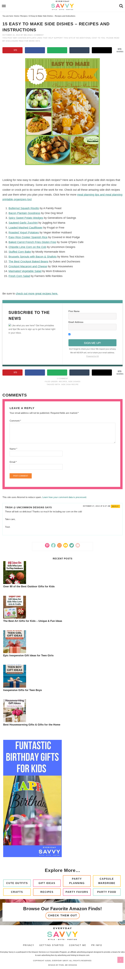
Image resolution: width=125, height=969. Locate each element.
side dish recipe (70, 384)
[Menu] (4, 6)
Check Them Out (62, 915)
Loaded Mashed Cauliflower (26, 227)
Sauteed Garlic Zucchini (23, 222)
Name (13, 448)
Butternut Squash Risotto (24, 208)
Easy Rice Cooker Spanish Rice (28, 237)
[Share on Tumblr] (79, 50)
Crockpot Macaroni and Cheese (28, 266)
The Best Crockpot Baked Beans (28, 261)
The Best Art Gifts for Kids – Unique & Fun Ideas (32, 621)
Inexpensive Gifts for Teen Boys (22, 690)
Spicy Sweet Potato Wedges (26, 217)
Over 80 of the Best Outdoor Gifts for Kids (29, 586)
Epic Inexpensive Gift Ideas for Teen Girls (28, 655)
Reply (115, 506)
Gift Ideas (47, 883)
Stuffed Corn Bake (20, 251)
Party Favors (77, 892)
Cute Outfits (17, 883)
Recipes (63, 381)
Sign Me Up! (92, 343)
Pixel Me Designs (68, 965)
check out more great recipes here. (37, 293)
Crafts (17, 892)
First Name (74, 311)
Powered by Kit (92, 356)
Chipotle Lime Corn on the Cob (27, 247)
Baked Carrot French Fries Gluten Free (32, 242)
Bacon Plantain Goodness (24, 213)
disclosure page (15, 41)
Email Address (75, 322)
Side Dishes (74, 381)
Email (13, 462)
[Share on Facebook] (35, 50)
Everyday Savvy (62, 5)
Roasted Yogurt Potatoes (24, 232)
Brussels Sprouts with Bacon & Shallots (33, 256)
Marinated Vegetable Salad (25, 271)
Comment (15, 420)
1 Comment (38, 35)
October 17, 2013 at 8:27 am (96, 506)
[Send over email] (57, 50)
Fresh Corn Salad (19, 276)
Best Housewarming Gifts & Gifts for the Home (31, 724)
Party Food (106, 892)
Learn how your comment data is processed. (64, 497)
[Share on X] (102, 50)
